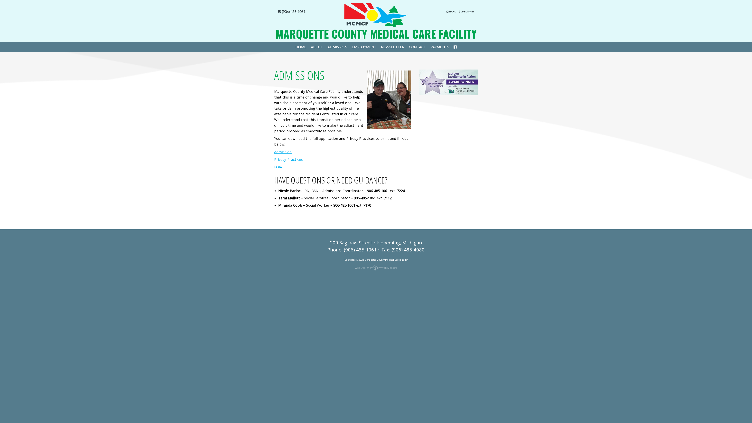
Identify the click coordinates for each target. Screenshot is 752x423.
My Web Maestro (387, 267)
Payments (439, 47)
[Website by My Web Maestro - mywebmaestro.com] (375, 267)
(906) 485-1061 (360, 249)
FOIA (278, 167)
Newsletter (392, 47)
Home (300, 47)
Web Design (362, 267)
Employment (364, 47)
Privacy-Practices (288, 159)
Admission (337, 47)
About (317, 47)
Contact (417, 47)
